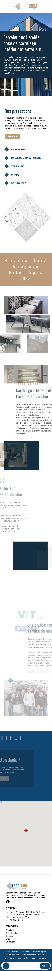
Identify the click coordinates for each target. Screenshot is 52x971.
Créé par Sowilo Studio (15, 958)
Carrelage (10, 930)
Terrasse (9, 936)
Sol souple (10, 942)
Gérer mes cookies (29, 955)
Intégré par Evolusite (38, 958)
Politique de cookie (13, 955)
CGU (8, 952)
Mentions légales (39, 952)
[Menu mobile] (6, 965)
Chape (8, 939)
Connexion (42, 955)
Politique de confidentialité (21, 952)
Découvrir (12, 136)
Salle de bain (11, 933)
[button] (26, 831)
